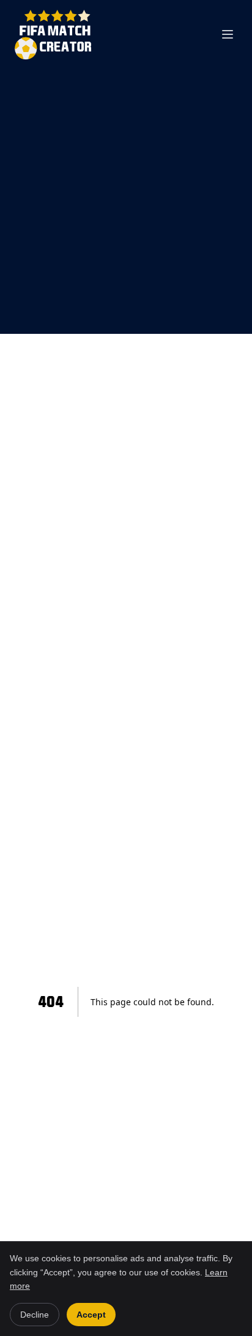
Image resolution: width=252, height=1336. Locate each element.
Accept (91, 1314)
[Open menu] (227, 34)
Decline (34, 1314)
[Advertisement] (126, 201)
